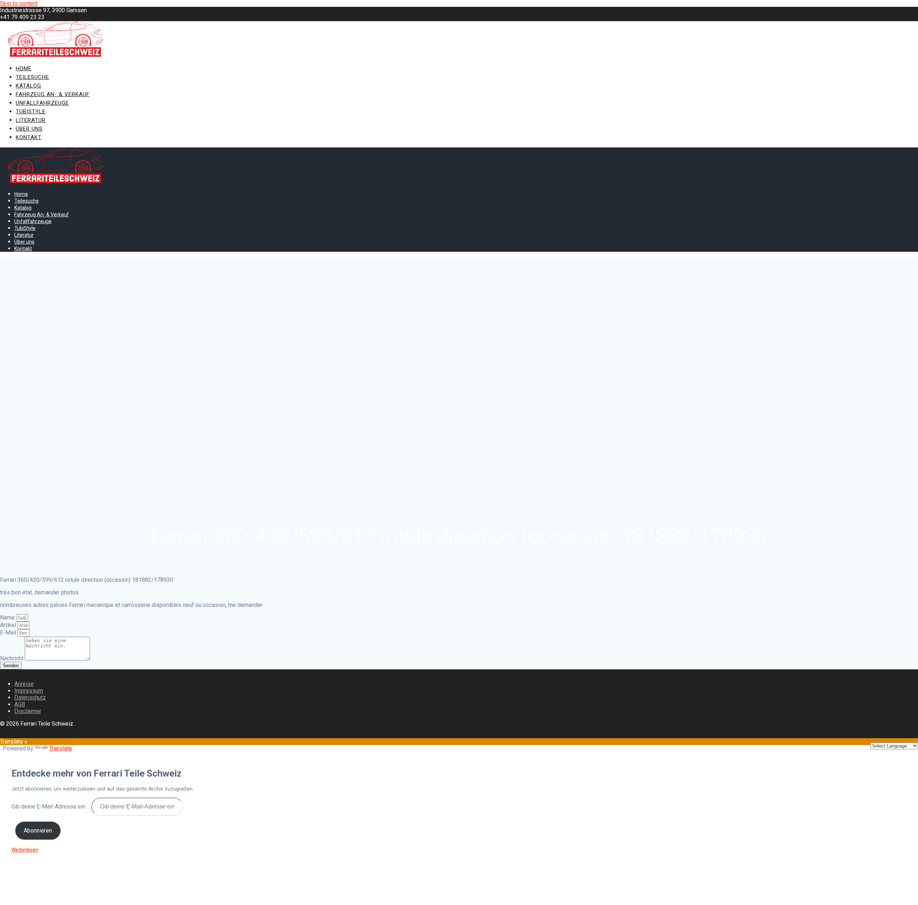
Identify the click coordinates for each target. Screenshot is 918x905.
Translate (60, 748)
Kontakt (29, 137)
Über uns (29, 129)
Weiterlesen (24, 850)
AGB (19, 704)
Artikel (9, 625)
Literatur (31, 120)
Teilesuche (32, 77)
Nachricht (12, 658)
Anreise (24, 683)
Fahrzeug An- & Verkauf (53, 94)
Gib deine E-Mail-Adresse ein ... (51, 806)
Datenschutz (30, 697)
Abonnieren (38, 830)
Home (24, 68)
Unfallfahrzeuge (42, 103)
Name (8, 617)
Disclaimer (27, 711)
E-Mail (9, 632)
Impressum (28, 690)
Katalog (28, 86)
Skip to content (19, 3)
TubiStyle (31, 111)
